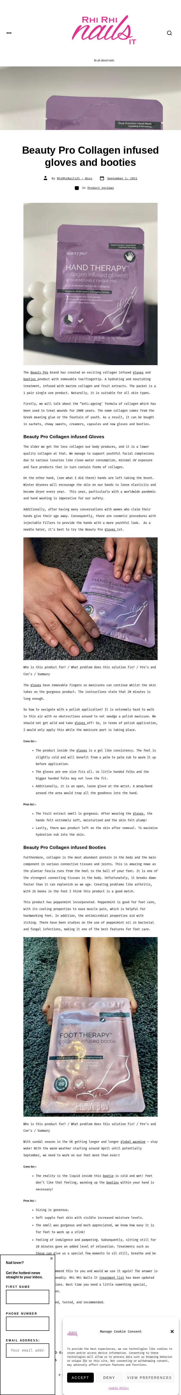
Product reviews (100, 188)
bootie (108, 1176)
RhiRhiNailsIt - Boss (74, 178)
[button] (172, 1331)
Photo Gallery (60, 1352)
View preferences (149, 1378)
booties (30, 379)
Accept (80, 1378)
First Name (18, 1286)
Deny (109, 1378)
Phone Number (21, 1313)
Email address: (23, 1340)
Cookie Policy (119, 1388)
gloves (138, 372)
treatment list (111, 1278)
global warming (133, 1142)
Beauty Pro (39, 372)
